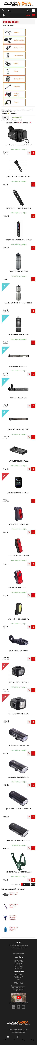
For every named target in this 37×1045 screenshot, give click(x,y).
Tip (4, 119)
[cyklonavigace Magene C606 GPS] (33, 501)
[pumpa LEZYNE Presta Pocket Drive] (18, 166)
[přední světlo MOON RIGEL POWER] (18, 830)
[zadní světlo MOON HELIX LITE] (18, 577)
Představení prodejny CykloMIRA (18, 1002)
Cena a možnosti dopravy (18, 986)
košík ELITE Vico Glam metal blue (13, 917)
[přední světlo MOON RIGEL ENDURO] (18, 798)
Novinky (18, 991)
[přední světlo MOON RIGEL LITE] (18, 735)
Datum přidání (27, 110)
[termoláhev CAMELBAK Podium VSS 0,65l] (33, 311)
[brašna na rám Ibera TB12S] (5, 895)
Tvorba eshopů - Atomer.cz (18, 1032)
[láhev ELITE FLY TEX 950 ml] (18, 261)
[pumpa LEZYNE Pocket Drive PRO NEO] (18, 229)
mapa (18, 979)
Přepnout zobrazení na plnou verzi (18, 1029)
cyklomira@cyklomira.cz (18, 948)
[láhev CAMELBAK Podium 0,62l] (33, 343)
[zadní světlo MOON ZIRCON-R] (18, 514)
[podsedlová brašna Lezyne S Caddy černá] (18, 134)
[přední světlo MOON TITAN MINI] (33, 690)
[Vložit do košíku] (29, 153)
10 (32, 884)
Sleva (13, 119)
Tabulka (12, 113)
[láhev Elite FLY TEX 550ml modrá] (5, 929)
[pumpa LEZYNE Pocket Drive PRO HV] (18, 197)
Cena (18, 110)
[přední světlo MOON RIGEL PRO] (18, 767)
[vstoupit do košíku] (4, 10)
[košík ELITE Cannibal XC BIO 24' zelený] (18, 861)
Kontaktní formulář (18, 953)
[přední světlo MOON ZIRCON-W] (18, 608)
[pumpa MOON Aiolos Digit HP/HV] (33, 437)
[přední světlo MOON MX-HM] (18, 640)
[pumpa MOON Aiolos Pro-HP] (33, 374)
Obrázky (4, 113)
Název (12, 110)
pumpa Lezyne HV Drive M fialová (14, 906)
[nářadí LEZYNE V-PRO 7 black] (18, 450)
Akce (8, 119)
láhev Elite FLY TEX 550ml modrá (14, 929)
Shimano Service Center (18, 987)
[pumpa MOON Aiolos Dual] (33, 406)
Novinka (20, 119)
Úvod (4, 25)
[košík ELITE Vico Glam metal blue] (5, 918)
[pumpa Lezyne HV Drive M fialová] (5, 906)
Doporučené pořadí (7, 111)
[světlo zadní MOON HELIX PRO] (18, 545)
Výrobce (5, 117)
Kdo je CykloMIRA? (18, 989)
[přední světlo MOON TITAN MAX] (33, 722)
